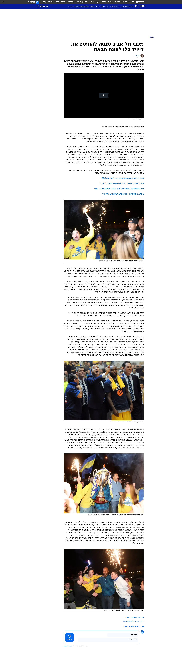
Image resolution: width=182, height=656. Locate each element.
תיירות (79, 2)
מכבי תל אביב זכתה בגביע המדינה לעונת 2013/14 (123, 178)
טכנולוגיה (71, 2)
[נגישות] (3, 2)
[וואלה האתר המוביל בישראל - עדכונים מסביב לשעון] (140, 2)
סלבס (104, 2)
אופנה (63, 2)
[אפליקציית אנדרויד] (47, 6)
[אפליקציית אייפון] (44, 6)
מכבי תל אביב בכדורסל (130, 621)
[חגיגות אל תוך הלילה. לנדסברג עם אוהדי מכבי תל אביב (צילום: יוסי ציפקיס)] (104, 231)
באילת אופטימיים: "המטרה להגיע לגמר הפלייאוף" (123, 194)
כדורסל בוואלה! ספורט (134, 618)
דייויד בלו (141, 621)
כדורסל (98, 6)
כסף (98, 2)
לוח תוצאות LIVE (127, 6)
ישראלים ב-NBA (89, 6)
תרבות (110, 2)
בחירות (117, 2)
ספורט (125, 2)
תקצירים (80, 6)
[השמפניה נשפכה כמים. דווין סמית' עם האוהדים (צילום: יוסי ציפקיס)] (104, 580)
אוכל (92, 2)
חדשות (132, 2)
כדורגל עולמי (106, 6)
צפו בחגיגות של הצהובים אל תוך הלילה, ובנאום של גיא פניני (119, 189)
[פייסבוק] (38, 6)
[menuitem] (130, 2)
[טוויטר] (41, 6)
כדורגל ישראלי (115, 6)
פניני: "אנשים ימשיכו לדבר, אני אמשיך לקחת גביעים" (122, 184)
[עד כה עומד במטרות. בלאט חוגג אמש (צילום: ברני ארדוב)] (104, 392)
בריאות (86, 2)
